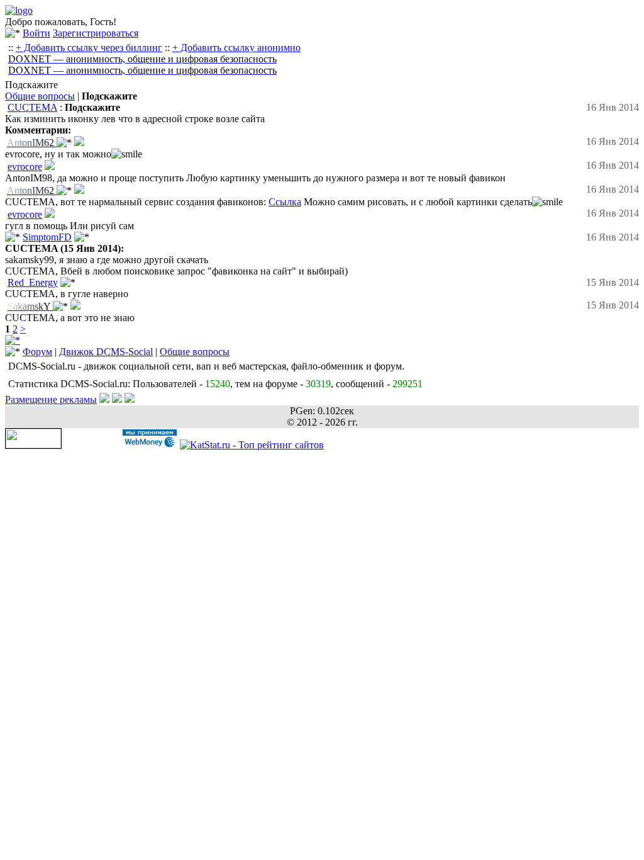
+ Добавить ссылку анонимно (236, 47)
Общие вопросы (40, 96)
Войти (36, 33)
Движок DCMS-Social (106, 351)
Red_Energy (33, 282)
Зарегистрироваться (95, 33)
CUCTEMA (32, 107)
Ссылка (285, 201)
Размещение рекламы (51, 399)
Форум (37, 351)
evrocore (25, 166)
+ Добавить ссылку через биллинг (89, 47)
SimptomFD (47, 237)
